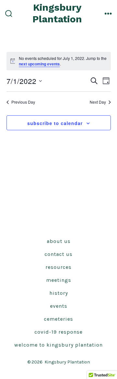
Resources (59, 267)
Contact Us (58, 254)
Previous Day (23, 102)
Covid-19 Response (58, 332)
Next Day (98, 102)
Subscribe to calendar (55, 123)
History (58, 293)
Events (58, 306)
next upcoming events (39, 64)
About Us (59, 241)
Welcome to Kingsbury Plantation (58, 345)
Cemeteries (58, 319)
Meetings (58, 280)
